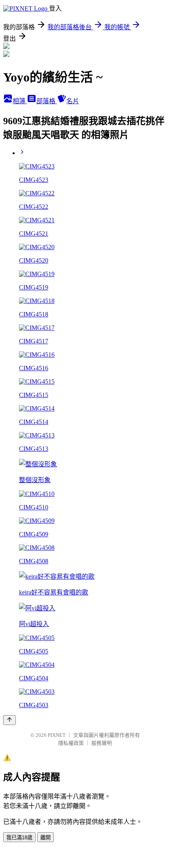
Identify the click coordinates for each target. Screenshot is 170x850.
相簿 (20, 101)
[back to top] (9, 720)
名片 (72, 101)
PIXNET (57, 735)
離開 (45, 838)
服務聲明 (101, 743)
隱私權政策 (71, 743)
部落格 (46, 101)
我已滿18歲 (19, 838)
